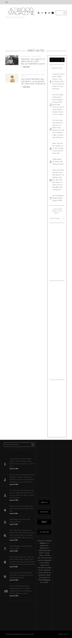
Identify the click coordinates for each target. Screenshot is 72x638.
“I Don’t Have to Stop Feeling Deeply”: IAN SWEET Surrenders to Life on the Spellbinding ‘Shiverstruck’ (21, 575)
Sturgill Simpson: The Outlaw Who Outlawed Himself (57, 162)
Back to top (62, 634)
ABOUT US (44, 502)
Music (22, 56)
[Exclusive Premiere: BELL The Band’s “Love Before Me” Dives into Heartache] (11, 78)
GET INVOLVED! (44, 532)
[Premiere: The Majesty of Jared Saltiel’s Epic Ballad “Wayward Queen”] (11, 60)
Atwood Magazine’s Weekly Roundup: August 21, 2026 (58, 198)
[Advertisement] (36, 34)
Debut (22, 74)
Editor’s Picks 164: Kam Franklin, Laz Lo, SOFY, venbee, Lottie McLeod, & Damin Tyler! (58, 148)
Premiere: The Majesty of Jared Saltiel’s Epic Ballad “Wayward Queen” (33, 61)
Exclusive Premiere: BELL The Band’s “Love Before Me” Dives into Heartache (33, 81)
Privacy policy (44, 522)
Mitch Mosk (26, 67)
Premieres (27, 56)
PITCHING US (44, 512)
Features (27, 74)
